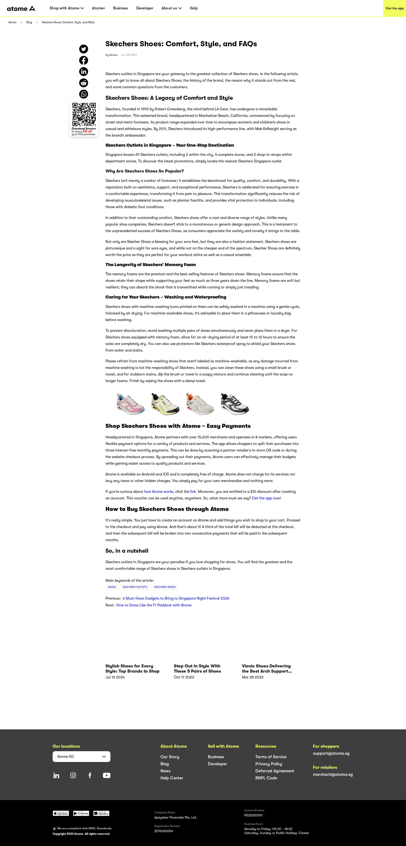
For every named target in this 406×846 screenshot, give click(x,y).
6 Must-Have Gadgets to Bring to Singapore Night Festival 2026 (176, 598)
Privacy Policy (268, 764)
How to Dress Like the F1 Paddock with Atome (153, 605)
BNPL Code (266, 778)
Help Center (171, 778)
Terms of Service (270, 756)
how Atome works (158, 492)
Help (194, 8)
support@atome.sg (331, 753)
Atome (12, 22)
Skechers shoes (165, 587)
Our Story (169, 756)
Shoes (112, 587)
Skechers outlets (135, 587)
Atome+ (98, 8)
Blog (29, 22)
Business (120, 8)
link (193, 492)
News (165, 771)
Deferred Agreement (274, 771)
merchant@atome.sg (333, 774)
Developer (144, 8)
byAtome (111, 55)
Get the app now (266, 498)
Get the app (395, 8)
